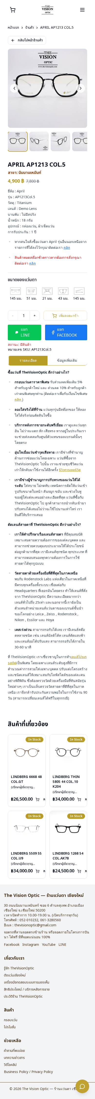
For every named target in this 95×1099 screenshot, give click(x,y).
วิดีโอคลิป (10, 1064)
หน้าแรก (13, 27)
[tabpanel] (47, 535)
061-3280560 (50, 920)
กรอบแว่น (10, 1020)
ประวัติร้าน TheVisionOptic (23, 996)
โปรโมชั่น (10, 1027)
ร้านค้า (29, 27)
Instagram (30, 944)
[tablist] (47, 361)
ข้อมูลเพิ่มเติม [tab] (67, 360)
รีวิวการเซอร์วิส (70, 470)
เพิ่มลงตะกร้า (68, 315)
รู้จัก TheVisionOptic (19, 968)
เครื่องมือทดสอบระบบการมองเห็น (26, 982)
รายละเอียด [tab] (28, 360)
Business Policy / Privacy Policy (28, 1071)
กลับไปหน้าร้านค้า (30, 40)
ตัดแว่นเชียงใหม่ (15, 975)
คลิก (67, 247)
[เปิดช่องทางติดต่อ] (82, 1086)
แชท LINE (25, 332)
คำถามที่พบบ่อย (14, 1050)
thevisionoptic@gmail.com (35, 925)
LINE (62, 944)
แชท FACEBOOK (67, 332)
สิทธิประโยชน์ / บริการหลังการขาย (27, 989)
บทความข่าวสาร (14, 1057)
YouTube (49, 944)
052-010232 (28, 920)
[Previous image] (14, 88)
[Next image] (80, 88)
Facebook (11, 944)
